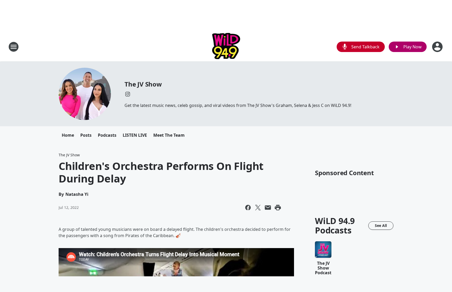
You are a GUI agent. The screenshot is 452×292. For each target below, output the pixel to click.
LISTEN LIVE (135, 135)
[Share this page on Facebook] (248, 207)
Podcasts (107, 135)
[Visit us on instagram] (128, 94)
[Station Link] (226, 46)
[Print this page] (277, 207)
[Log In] (438, 47)
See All (381, 225)
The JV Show (143, 84)
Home (68, 135)
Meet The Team (169, 135)
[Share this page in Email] (268, 207)
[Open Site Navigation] (13, 47)
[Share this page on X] (258, 207)
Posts (86, 135)
